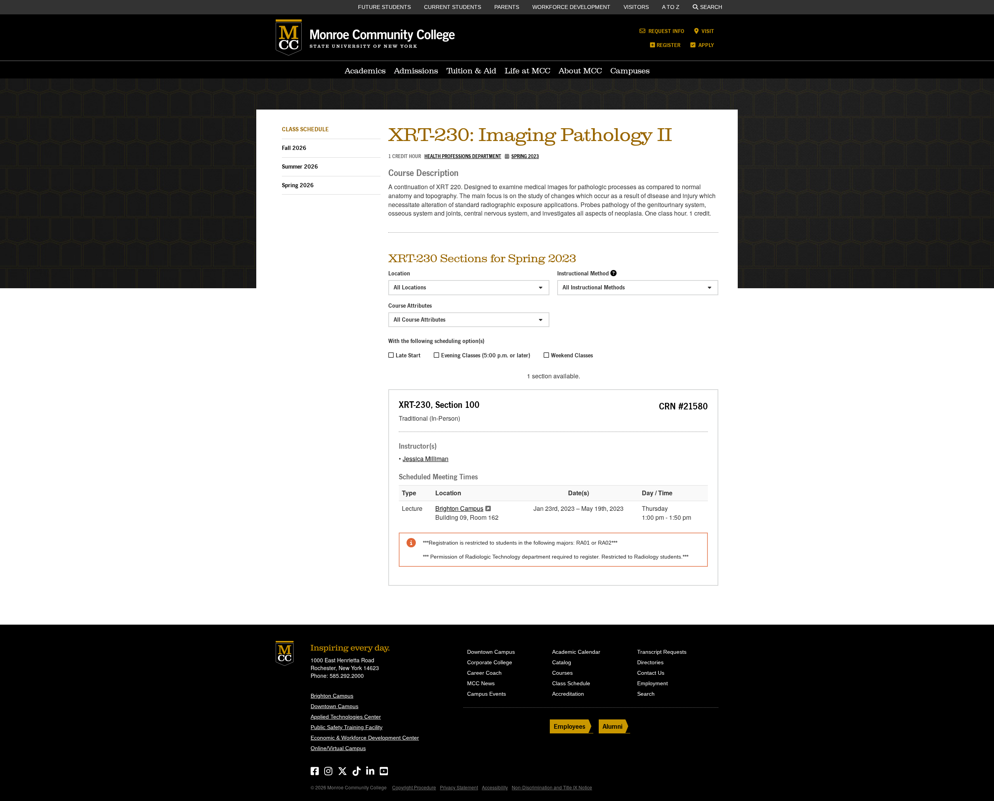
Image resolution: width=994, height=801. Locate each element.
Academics (365, 70)
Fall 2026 (294, 147)
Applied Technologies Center (346, 717)
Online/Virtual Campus (338, 748)
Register (668, 45)
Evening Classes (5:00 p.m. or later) (485, 355)
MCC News (481, 683)
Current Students (452, 7)
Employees (570, 726)
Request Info (665, 31)
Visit (707, 31)
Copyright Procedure (414, 787)
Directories (650, 662)
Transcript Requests (661, 652)
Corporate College (489, 662)
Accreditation (568, 694)
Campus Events (486, 694)
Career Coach (484, 673)
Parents (506, 7)
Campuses (630, 70)
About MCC (580, 70)
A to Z (670, 7)
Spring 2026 (298, 185)
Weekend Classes (572, 355)
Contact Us (650, 673)
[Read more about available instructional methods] (613, 272)
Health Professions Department (462, 156)
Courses (562, 673)
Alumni (612, 726)
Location (399, 273)
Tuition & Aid (471, 70)
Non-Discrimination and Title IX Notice (552, 787)
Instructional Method (583, 273)
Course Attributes (410, 305)
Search (711, 7)
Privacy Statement (459, 787)
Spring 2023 (525, 156)
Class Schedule (305, 129)
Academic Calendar (576, 652)
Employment (652, 683)
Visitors (636, 7)
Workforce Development (571, 7)
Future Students (384, 7)
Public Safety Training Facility (346, 727)
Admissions (416, 70)
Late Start (408, 355)
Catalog (561, 662)
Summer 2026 (300, 166)
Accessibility (495, 787)
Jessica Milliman (425, 458)
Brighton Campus (459, 508)
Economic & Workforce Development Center (365, 738)
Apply (705, 45)
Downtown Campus (334, 706)
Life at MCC (527, 70)
